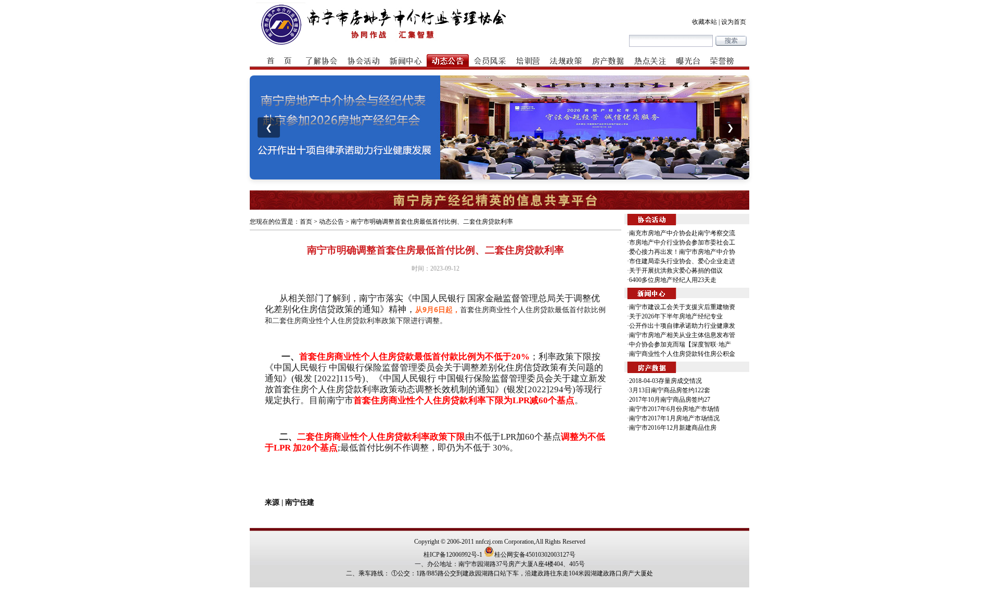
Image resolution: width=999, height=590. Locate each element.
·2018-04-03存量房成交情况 (664, 380)
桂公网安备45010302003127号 (534, 554)
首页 (306, 221)
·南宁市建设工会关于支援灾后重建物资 (681, 307)
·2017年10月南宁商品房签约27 (668, 399)
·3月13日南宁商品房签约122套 (668, 390)
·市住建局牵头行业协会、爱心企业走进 (681, 261)
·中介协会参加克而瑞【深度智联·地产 (679, 344)
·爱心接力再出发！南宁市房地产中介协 (681, 251)
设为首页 (733, 21)
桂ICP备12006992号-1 (453, 554)
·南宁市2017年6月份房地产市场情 (673, 409)
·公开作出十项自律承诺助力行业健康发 (681, 325)
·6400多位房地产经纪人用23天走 (671, 280)
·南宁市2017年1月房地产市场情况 (673, 418)
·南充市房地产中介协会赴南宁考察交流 (681, 233)
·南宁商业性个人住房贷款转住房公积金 (681, 353)
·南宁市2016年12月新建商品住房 (671, 427)
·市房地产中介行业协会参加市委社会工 (681, 242)
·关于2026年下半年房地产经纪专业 (675, 316)
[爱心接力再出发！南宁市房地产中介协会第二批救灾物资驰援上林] (499, 127)
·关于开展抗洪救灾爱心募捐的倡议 (675, 270)
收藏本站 (704, 21)
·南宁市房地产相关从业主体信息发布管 (681, 335)
